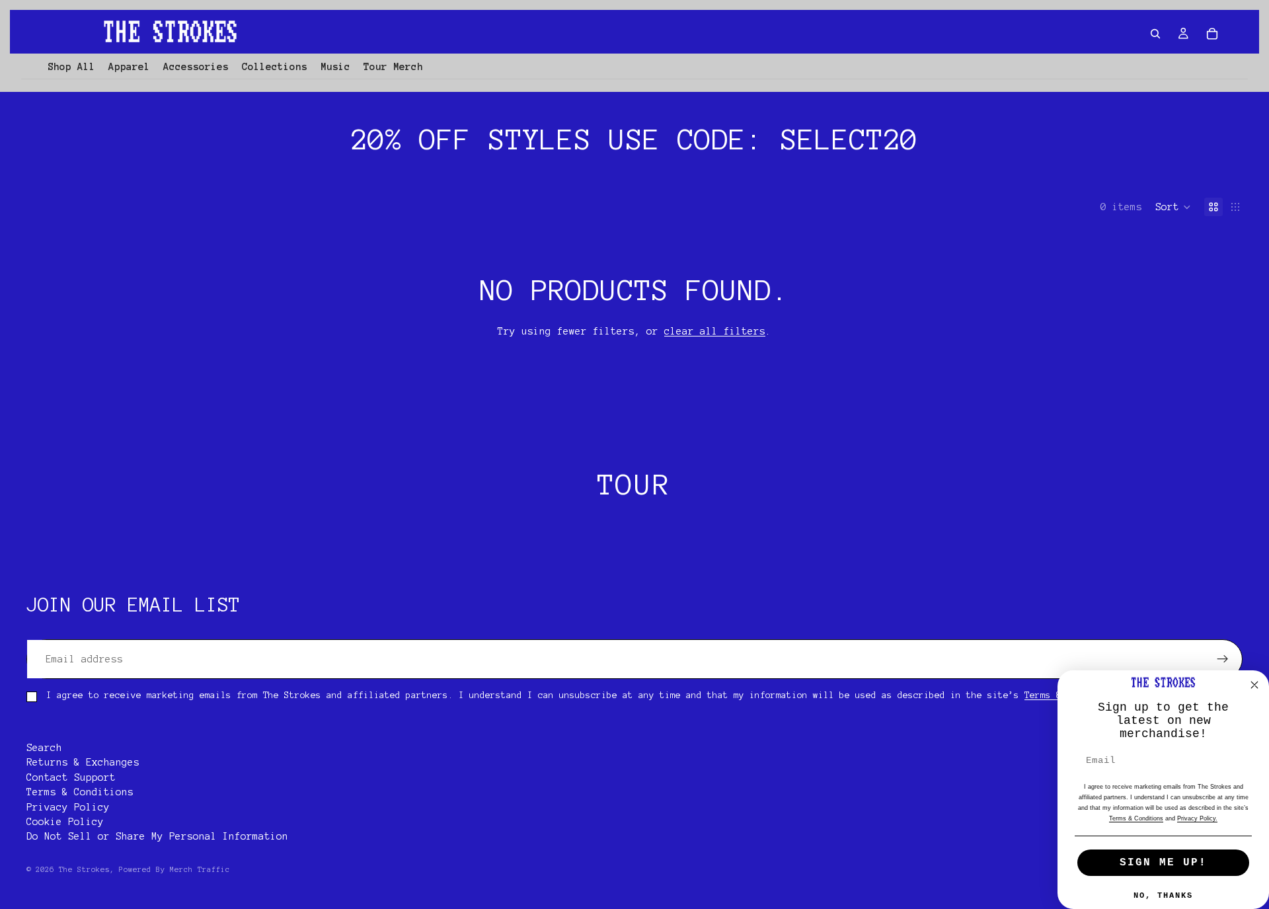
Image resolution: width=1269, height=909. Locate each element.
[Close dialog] (1254, 685)
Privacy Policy (68, 807)
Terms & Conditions (80, 792)
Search (44, 747)
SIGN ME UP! (1163, 863)
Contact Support (71, 777)
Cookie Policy (65, 821)
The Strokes (84, 869)
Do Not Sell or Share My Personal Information (157, 837)
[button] (1173, 206)
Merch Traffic (200, 869)
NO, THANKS (1163, 895)
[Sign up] (1223, 659)
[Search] (1155, 33)
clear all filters (714, 331)
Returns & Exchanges (82, 763)
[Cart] (1212, 33)
